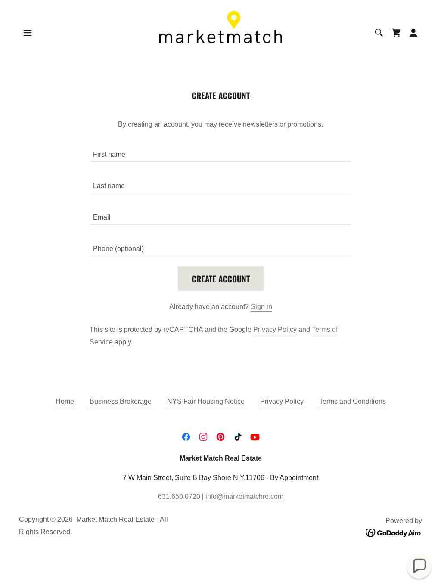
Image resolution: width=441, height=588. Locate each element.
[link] (220, 32)
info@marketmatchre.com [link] (244, 496)
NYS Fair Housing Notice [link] (206, 401)
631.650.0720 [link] (179, 496)
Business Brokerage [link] (121, 401)
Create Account (221, 278)
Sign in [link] (261, 306)
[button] (27, 32)
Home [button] (65, 401)
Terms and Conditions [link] (352, 401)
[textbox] (220, 151)
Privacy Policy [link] (275, 329)
